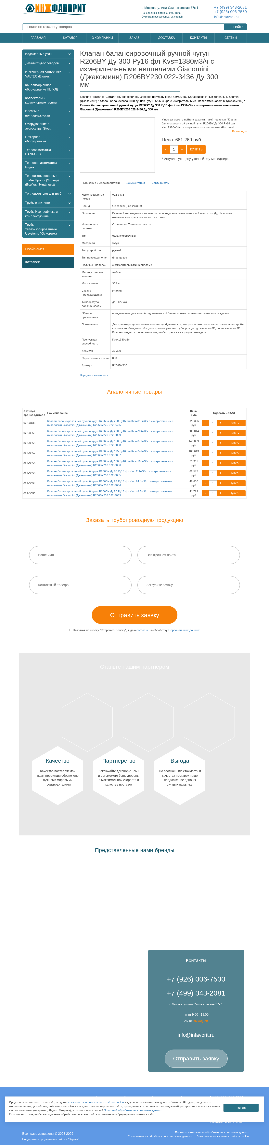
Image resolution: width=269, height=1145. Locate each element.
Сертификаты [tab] (160, 182)
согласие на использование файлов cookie (96, 1102)
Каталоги (32, 262)
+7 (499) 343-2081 (230, 7)
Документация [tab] (135, 182)
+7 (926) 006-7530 (230, 11)
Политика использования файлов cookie (223, 1136)
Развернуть (239, 131)
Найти (238, 27)
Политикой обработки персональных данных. (133, 1110)
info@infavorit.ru (226, 17)
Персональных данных (184, 630)
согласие (142, 630)
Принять (241, 1107)
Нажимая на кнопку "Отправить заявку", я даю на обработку (136, 630)
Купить (196, 149)
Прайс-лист (34, 249)
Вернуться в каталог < (94, 375)
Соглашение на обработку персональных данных (160, 1136)
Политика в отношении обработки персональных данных (212, 1132)
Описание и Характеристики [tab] (101, 182)
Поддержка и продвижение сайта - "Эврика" (50, 1139)
